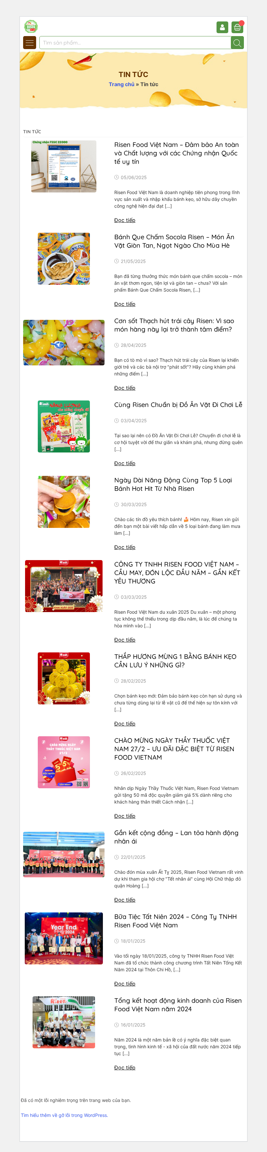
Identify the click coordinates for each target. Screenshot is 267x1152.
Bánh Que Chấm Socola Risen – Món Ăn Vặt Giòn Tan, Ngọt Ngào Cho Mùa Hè (174, 241)
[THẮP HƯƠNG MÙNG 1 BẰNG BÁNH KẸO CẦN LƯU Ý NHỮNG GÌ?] (64, 678)
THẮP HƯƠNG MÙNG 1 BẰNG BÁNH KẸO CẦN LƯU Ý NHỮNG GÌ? (175, 660)
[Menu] (29, 42)
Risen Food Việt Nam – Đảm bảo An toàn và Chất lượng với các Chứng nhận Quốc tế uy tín (176, 152)
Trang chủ (121, 84)
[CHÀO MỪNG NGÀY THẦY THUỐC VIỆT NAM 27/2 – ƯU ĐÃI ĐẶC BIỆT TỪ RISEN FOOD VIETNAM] (64, 762)
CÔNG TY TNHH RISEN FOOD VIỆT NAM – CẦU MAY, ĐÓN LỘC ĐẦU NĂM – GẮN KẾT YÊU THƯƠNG (177, 572)
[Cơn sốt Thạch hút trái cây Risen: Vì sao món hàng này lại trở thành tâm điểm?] (64, 343)
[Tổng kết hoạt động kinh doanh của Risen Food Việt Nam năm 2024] (64, 1022)
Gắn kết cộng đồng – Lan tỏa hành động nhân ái (176, 837)
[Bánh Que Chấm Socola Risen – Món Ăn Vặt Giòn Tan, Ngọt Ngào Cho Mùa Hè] (64, 259)
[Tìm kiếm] (237, 42)
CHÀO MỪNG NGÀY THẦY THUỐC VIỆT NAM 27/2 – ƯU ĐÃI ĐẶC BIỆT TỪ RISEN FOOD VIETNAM (174, 748)
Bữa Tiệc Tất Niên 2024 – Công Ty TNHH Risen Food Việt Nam (175, 920)
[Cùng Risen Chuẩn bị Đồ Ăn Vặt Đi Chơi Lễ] (64, 426)
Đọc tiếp (124, 220)
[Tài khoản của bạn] (224, 27)
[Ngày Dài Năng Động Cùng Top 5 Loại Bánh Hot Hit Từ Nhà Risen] (64, 502)
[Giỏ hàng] (237, 27)
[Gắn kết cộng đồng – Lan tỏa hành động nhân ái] (64, 855)
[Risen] (43, 25)
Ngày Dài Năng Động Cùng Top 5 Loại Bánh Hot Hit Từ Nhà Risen (173, 484)
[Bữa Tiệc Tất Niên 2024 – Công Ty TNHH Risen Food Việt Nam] (64, 938)
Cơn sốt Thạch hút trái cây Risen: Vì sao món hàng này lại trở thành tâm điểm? (174, 325)
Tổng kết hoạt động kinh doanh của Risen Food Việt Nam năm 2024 (178, 1004)
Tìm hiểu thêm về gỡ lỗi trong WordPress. (64, 1115)
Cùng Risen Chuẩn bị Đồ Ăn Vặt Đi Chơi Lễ (178, 404)
